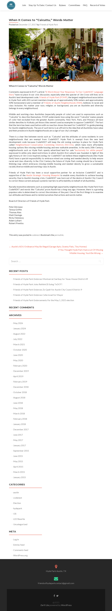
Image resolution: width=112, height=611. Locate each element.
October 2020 (20, 349)
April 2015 (18, 466)
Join (24, 5)
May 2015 (18, 461)
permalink (59, 235)
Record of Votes (97, 5)
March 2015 (19, 472)
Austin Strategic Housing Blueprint (43, 175)
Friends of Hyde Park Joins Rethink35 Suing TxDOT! (37, 284)
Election (17, 503)
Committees (74, 5)
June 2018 (18, 403)
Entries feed (18, 544)
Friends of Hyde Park (49, 24)
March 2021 (19, 344)
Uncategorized (20, 524)
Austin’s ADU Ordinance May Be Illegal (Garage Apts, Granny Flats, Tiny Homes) (48, 246)
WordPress (66, 605)
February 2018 (20, 418)
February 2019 (20, 381)
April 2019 (18, 376)
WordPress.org (20, 555)
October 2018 (20, 392)
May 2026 (18, 323)
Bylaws (62, 5)
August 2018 (19, 397)
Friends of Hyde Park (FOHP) (53, 97)
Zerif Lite (44, 605)
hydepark (17, 508)
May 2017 (18, 440)
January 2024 (19, 328)
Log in (16, 539)
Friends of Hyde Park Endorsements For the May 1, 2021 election (43, 300)
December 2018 (21, 387)
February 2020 (20, 365)
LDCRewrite (19, 519)
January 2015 (19, 477)
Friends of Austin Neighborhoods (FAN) (63, 102)
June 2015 (18, 456)
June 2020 (18, 355)
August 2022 (19, 333)
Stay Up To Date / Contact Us (42, 5)
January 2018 (19, 424)
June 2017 (18, 434)
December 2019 (21, 371)
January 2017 (19, 445)
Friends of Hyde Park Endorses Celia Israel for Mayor (38, 295)
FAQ (85, 5)
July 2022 (17, 339)
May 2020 (18, 360)
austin (16, 492)
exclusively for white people (88, 150)
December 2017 (21, 429)
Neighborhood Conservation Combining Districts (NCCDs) (45, 144)
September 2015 (21, 450)
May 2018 (18, 408)
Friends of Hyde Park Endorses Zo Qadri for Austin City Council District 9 (47, 289)
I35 (14, 513)
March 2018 (19, 413)
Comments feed (20, 550)
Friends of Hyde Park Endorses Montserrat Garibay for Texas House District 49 (50, 279)
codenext (36, 235)
